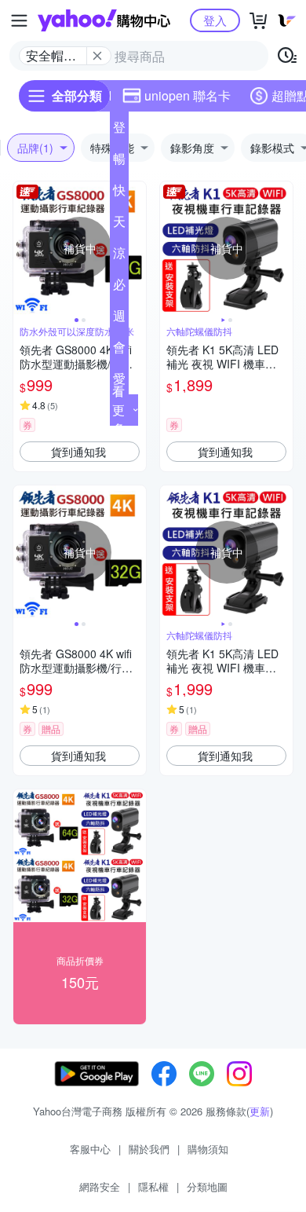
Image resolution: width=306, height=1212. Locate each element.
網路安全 (99, 1186)
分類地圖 (207, 1186)
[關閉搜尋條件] (97, 56)
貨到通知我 (78, 452)
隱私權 (153, 1186)
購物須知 (208, 1148)
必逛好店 (119, 287)
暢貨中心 (119, 161)
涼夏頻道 (119, 256)
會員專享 (119, 350)
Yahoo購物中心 (104, 20)
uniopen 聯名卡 (187, 95)
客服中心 (90, 1148)
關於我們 (149, 1148)
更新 (260, 1111)
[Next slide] (136, 248)
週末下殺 (119, 318)
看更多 (118, 410)
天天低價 (119, 224)
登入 (215, 20)
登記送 (119, 130)
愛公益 (119, 381)
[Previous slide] (23, 248)
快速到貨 (119, 193)
